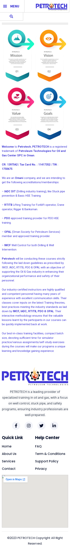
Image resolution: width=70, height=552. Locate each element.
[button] (5, 6)
